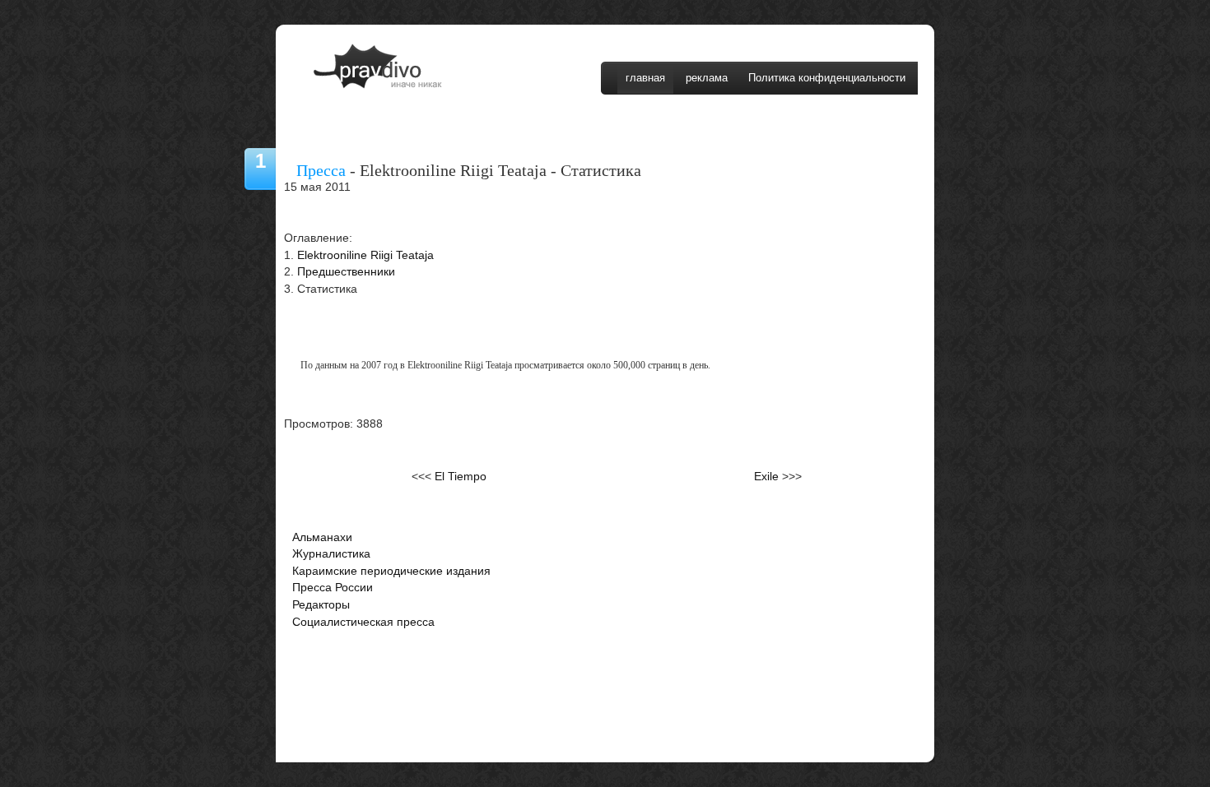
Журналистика (331, 554)
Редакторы (321, 605)
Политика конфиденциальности (826, 78)
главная (645, 78)
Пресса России (332, 587)
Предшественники (346, 272)
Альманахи (322, 537)
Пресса (321, 170)
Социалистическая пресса (363, 622)
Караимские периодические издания (391, 571)
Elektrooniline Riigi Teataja (365, 255)
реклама (707, 78)
